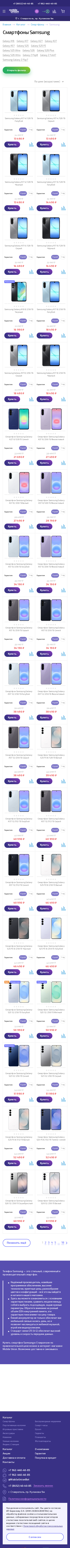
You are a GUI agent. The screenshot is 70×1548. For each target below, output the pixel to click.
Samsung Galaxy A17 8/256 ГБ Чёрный (51, 374)
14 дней (23, 130)
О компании (42, 1449)
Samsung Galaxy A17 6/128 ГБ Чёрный (51, 246)
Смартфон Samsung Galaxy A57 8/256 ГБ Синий (51, 628)
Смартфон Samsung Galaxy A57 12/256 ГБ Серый (18, 756)
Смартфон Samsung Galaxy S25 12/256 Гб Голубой (18, 1010)
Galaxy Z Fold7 (48, 55)
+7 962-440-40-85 (47, 3)
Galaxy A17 (22, 41)
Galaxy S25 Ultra (11, 50)
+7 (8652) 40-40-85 (23, 3)
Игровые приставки (13, 1429)
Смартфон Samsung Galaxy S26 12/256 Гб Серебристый (19, 1201)
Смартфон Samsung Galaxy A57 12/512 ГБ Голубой (18, 819)
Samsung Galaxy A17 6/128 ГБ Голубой (51, 183)
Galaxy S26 (29, 50)
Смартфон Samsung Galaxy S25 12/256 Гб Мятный (51, 1010)
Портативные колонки (14, 1425)
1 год (30, 130)
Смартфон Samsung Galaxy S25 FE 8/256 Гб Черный (18, 947)
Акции (6, 1453)
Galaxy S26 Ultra (11, 55)
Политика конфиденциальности (27, 1498)
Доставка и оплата (14, 1457)
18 (62, 1242)
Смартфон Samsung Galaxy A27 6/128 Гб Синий (18, 437)
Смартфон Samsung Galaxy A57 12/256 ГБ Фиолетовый (51, 692)
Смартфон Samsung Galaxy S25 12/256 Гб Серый (51, 1074)
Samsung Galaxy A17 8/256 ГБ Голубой (51, 310)
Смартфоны (37, 24)
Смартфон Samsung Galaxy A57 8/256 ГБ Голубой (18, 565)
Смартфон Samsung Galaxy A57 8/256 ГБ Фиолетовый (51, 565)
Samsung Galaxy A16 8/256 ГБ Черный (18, 310)
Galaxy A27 (37, 41)
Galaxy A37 (51, 41)
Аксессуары (9, 1433)
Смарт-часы (41, 1425)
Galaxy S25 (23, 45)
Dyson (38, 1429)
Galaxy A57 (9, 45)
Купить (12, 144)
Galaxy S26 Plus (45, 50)
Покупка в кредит (45, 1457)
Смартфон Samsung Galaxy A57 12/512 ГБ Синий (18, 883)
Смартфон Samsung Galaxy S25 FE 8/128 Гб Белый (51, 756)
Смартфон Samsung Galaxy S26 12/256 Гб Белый (51, 1201)
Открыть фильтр (16, 70)
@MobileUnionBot (18, 1479)
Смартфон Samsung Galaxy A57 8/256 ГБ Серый (18, 628)
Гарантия (40, 1453)
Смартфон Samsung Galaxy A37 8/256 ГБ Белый (18, 501)
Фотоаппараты (43, 1441)
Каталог (21, 24)
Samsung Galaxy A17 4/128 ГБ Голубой (19, 119)
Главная (7, 24)
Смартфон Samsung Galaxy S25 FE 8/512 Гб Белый (18, 1138)
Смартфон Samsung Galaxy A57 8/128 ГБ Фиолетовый (51, 501)
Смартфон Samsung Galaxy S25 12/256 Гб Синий (18, 1074)
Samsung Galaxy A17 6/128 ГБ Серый (19, 246)
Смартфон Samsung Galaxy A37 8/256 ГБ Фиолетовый (51, 437)
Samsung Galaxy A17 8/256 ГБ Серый (18, 374)
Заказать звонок (43, 1485)
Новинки (7, 1437)
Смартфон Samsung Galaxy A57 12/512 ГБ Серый (51, 819)
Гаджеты (39, 1433)
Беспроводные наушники (48, 1421)
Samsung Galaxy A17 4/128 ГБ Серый (51, 119)
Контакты (8, 1461)
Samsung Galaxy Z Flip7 (15, 59)
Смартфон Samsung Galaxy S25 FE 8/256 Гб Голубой (51, 947)
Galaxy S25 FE (38, 45)
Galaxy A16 (8, 41)
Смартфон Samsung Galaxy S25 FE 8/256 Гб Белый (51, 883)
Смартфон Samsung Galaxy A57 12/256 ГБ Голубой (18, 692)
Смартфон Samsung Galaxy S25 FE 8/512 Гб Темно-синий (51, 1138)
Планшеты (40, 1437)
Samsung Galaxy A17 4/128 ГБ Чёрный (19, 183)
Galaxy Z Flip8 (30, 55)
